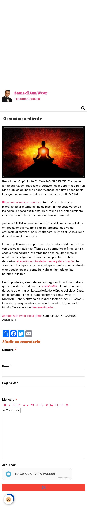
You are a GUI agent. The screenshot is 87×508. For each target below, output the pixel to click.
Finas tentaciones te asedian (21, 202)
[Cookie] (8, 499)
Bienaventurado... (43, 307)
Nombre (8, 350)
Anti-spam (9, 465)
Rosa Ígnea (34, 315)
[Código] (62, 405)
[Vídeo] (57, 405)
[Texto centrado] (37, 405)
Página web (10, 383)
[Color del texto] (26, 405)
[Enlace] (42, 405)
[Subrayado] (14, 405)
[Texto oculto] (46, 405)
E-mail (6, 366)
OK (43, 487)
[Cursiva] (9, 405)
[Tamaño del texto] (19, 405)
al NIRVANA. (49, 286)
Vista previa (12, 410)
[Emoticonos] (66, 405)
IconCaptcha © (64, 478)
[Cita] (32, 405)
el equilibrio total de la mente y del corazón (45, 261)
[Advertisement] (43, 43)
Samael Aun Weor (14, 315)
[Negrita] (4, 405)
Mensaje (8, 399)
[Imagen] (51, 405)
